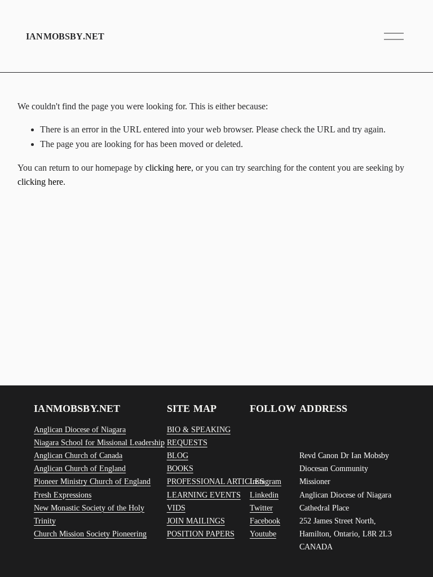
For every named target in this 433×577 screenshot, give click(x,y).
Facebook (265, 520)
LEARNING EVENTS (204, 494)
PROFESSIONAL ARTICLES (215, 481)
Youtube (263, 533)
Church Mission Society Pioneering (90, 533)
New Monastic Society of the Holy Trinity (89, 514)
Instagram (265, 481)
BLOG (177, 455)
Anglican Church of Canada (78, 455)
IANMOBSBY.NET (65, 36)
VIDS (176, 507)
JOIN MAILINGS (196, 520)
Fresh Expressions (62, 494)
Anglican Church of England (80, 468)
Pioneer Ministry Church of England (92, 481)
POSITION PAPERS (201, 533)
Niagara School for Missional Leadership (99, 442)
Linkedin (264, 494)
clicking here (168, 167)
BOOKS (180, 468)
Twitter (261, 507)
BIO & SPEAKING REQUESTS (199, 436)
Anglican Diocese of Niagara (80, 429)
